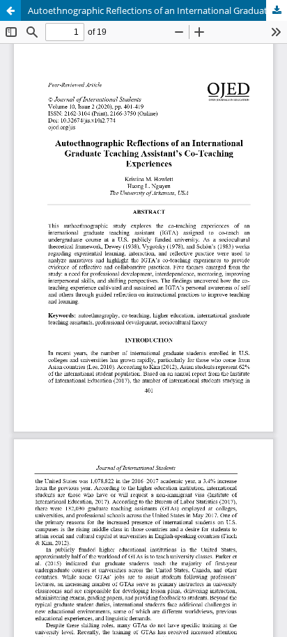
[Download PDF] (276, 10)
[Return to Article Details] (10, 10)
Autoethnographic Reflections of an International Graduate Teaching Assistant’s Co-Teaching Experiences (157, 10)
